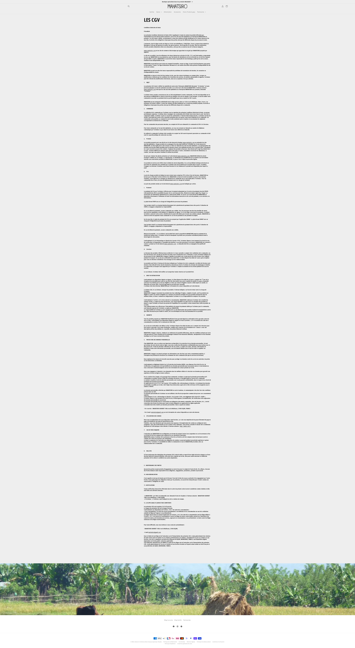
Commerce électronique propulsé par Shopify (151, 641)
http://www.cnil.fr (185, 426)
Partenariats (187, 620)
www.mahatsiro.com (150, 50)
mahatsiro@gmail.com (157, 412)
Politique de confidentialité (170, 641)
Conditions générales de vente (184, 643)
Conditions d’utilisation (218, 641)
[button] (129, 6)
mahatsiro (137, 641)
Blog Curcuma (168, 620)
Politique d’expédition (170, 643)
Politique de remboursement (204, 641)
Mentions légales (191, 641)
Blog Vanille (178, 620)
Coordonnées (182, 641)
